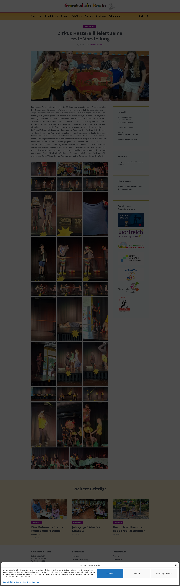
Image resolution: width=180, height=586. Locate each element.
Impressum (36, 582)
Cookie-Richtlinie (9, 582)
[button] (176, 565)
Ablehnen (136, 573)
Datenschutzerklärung (23, 582)
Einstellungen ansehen (164, 573)
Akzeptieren (110, 573)
